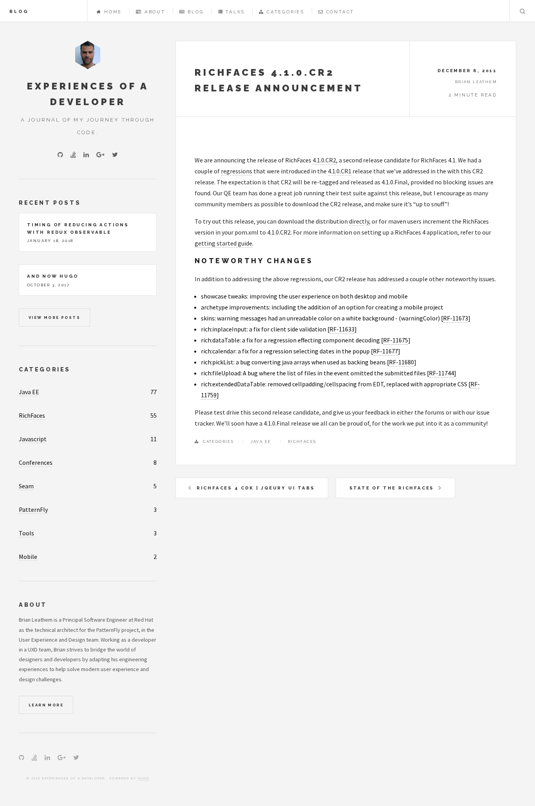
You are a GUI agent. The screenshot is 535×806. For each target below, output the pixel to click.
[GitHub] (60, 154)
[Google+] (100, 154)
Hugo (143, 778)
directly (359, 221)
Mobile (28, 556)
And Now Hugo (52, 276)
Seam (26, 486)
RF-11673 (455, 318)
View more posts (54, 317)
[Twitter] (115, 154)
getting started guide (223, 243)
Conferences (35, 462)
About (155, 12)
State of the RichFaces (391, 488)
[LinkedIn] (86, 154)
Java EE (261, 441)
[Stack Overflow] (73, 154)
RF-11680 (401, 362)
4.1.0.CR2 (324, 160)
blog (19, 11)
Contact (340, 12)
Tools (26, 533)
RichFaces (302, 441)
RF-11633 (341, 329)
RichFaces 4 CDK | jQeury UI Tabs (256, 488)
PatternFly (33, 509)
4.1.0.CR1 (339, 171)
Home (113, 12)
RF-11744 (441, 373)
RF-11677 (385, 351)
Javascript (33, 439)
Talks (235, 12)
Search (522, 11)
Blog (196, 12)
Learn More (46, 705)
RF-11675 (395, 340)
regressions (236, 171)
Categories (285, 12)
